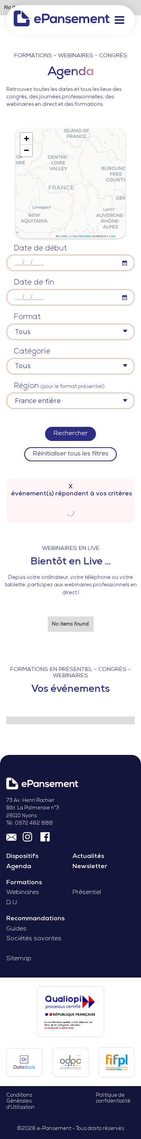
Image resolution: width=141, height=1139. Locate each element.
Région (59, 386)
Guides (16, 929)
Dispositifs (22, 857)
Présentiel (86, 893)
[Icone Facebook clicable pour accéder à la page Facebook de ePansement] (45, 836)
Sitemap (18, 959)
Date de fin (34, 283)
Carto (112, 236)
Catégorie (32, 351)
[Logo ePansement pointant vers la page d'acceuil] (62, 20)
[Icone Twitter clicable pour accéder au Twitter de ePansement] (28, 836)
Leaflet (62, 236)
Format (27, 317)
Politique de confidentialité (113, 1098)
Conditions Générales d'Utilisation (20, 1101)
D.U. (12, 903)
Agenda (18, 867)
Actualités (88, 857)
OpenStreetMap (81, 236)
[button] (119, 20)
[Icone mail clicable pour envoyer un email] (11, 836)
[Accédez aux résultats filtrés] (70, 511)
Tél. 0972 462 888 (29, 823)
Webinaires (22, 893)
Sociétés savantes (33, 939)
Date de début (40, 248)
